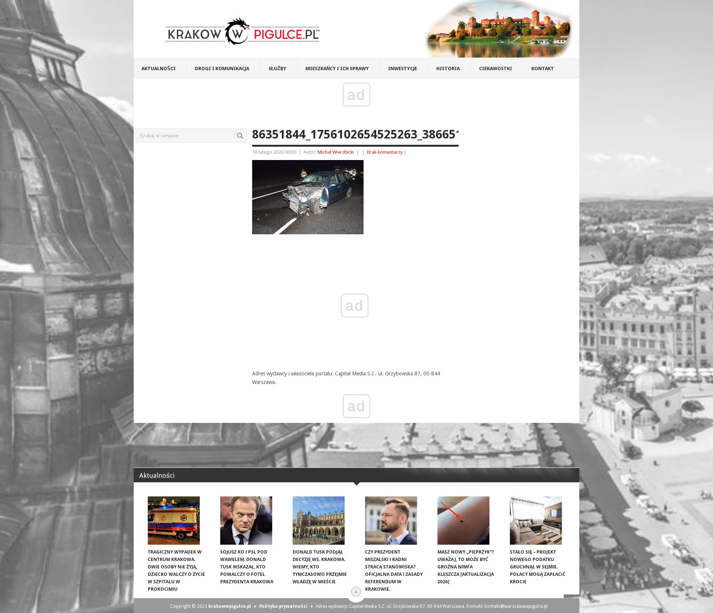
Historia (448, 68)
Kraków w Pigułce (242, 31)
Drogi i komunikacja (222, 68)
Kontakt (542, 68)
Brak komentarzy (385, 152)
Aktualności (158, 68)
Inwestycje (402, 68)
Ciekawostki (495, 68)
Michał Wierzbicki (336, 152)
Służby (277, 68)
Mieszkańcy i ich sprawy (337, 68)
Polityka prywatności (283, 606)
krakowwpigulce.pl (229, 606)
